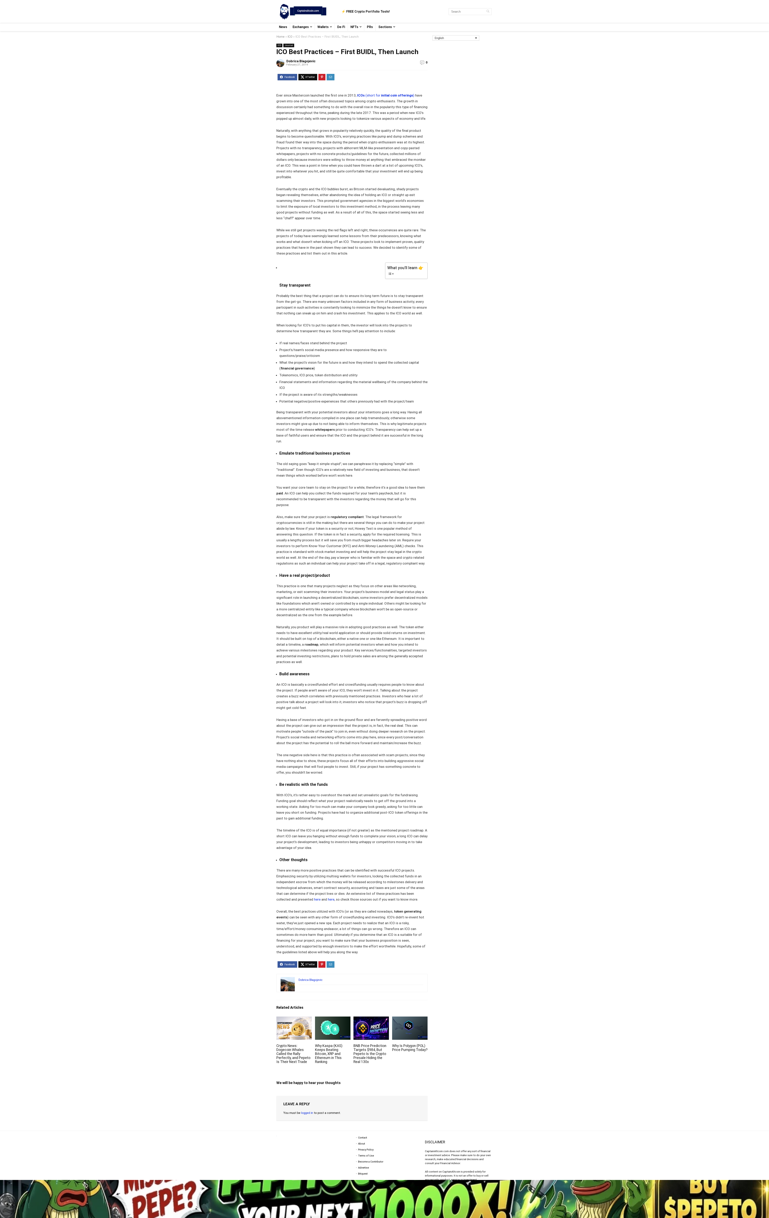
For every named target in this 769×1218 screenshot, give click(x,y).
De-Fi (341, 27)
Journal (289, 45)
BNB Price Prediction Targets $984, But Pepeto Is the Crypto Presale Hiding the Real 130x (369, 1054)
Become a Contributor (370, 1161)
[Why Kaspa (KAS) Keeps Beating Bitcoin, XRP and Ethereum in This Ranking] (332, 1019)
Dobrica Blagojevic (301, 61)
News (283, 27)
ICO (290, 36)
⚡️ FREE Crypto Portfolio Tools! (365, 11)
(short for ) (385, 95)
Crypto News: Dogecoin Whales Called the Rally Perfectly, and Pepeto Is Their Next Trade (293, 1054)
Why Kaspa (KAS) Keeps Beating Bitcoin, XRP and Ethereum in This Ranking (328, 1054)
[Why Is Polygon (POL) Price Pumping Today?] (410, 1019)
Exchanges (301, 27)
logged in (307, 1113)
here (317, 899)
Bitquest (363, 1173)
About (361, 1143)
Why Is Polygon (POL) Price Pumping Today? (410, 1048)
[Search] (488, 11)
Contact (362, 1137)
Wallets (323, 27)
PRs (370, 27)
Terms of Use (366, 1155)
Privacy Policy (365, 1149)
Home (280, 36)
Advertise (363, 1167)
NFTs (354, 27)
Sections (385, 27)
